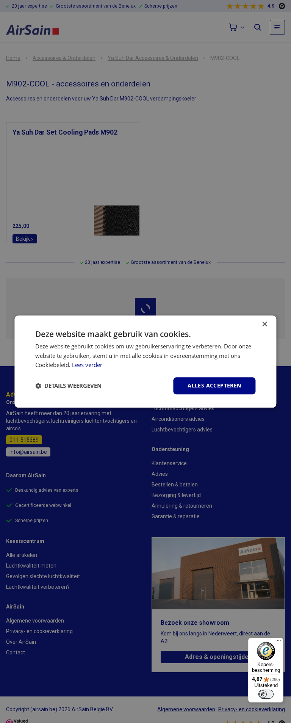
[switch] (266, 694)
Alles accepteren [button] (214, 385)
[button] (68, 386)
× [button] (264, 324)
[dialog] (145, 361)
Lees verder (87, 365)
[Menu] (278, 642)
